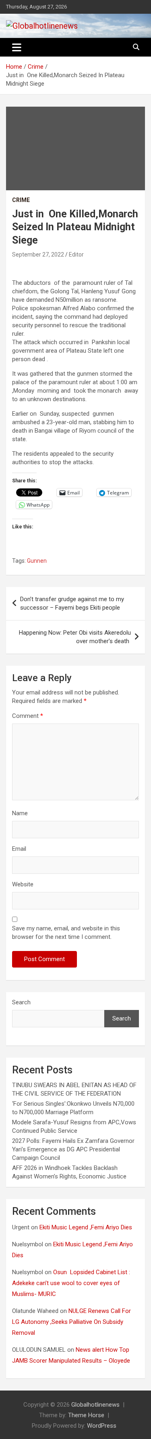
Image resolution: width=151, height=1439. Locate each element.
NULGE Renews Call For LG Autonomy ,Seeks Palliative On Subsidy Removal (71, 1321)
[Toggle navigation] (16, 47)
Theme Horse (86, 1415)
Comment (27, 716)
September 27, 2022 (38, 254)
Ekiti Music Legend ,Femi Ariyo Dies (86, 1227)
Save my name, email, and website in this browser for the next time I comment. (66, 932)
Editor (76, 254)
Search (21, 1002)
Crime (21, 200)
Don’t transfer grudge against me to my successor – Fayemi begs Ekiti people (72, 603)
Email (19, 848)
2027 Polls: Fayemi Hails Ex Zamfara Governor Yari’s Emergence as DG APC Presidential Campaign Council (73, 1149)
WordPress (101, 1425)
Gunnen (37, 561)
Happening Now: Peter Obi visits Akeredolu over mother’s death (75, 637)
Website (22, 884)
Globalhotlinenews (95, 1404)
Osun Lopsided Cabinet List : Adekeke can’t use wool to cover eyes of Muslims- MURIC (71, 1283)
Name (20, 813)
